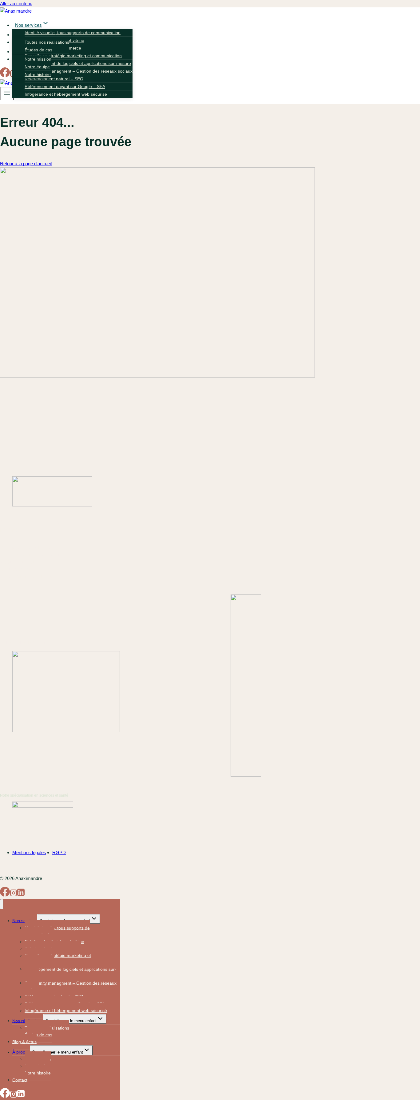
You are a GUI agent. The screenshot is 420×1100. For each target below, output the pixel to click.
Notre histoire (38, 74)
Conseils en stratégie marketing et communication (73, 55)
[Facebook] (5, 75)
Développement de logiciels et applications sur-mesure (78, 63)
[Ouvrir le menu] (7, 93)
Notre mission (38, 59)
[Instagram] (13, 895)
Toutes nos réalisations (47, 42)
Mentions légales (29, 852)
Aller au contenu (16, 3)
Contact (19, 1079)
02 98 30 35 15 (15, 569)
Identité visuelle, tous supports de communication (73, 32)
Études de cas (38, 49)
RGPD (59, 852)
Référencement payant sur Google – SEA (65, 86)
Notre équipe (37, 66)
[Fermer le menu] (1, 904)
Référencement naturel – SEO (54, 78)
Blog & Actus (24, 1041)
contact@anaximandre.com (28, 576)
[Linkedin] (21, 895)
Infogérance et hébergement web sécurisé (66, 94)
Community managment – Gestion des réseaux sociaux (79, 71)
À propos (21, 1052)
